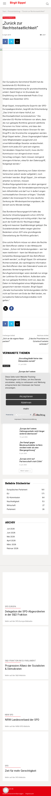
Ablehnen (26, 402)
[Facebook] (5, 41)
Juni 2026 (11, 532)
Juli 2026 (11, 529)
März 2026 (11, 544)
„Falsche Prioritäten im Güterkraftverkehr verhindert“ (38, 341)
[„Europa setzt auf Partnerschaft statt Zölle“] (11, 462)
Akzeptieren (26, 396)
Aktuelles (6, 366)
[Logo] (25, 3)
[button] (5, 308)
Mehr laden (24, 471)
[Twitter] (11, 41)
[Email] (17, 41)
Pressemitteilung (14, 11)
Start (4, 11)
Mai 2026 (11, 536)
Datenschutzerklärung (29, 419)
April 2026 (11, 540)
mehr (26, 408)
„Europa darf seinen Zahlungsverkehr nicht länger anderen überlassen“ (32, 431)
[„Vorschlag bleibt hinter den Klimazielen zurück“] (9, 362)
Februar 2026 (12, 548)
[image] (25, 589)
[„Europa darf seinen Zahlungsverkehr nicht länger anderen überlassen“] (11, 431)
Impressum (18, 419)
